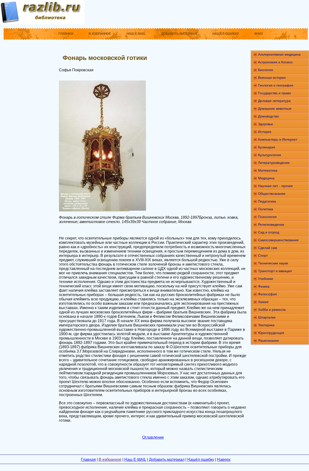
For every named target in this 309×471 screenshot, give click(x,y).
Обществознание (271, 194)
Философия (267, 294)
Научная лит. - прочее (275, 186)
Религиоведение (271, 224)
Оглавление (153, 437)
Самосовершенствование (278, 240)
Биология (265, 70)
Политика (265, 209)
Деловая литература (274, 101)
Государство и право (274, 93)
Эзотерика (266, 325)
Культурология (269, 155)
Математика (267, 170)
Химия (263, 302)
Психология (267, 217)
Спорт (263, 255)
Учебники (265, 279)
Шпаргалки (266, 317)
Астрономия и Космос (275, 62)
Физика (263, 286)
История (264, 132)
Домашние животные (274, 108)
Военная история (272, 78)
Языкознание (268, 340)
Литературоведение (274, 163)
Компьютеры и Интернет (277, 139)
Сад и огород (268, 232)
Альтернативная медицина (279, 54)
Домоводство (268, 116)
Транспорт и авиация (275, 271)
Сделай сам (267, 248)
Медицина (266, 178)
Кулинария (266, 147)
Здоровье (265, 124)
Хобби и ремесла (272, 310)
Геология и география (275, 85)
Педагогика (267, 201)
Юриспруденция (271, 333)
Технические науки (273, 263)
